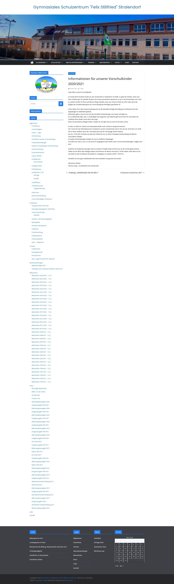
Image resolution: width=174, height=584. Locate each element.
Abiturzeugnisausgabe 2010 (41, 508)
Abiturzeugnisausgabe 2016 (41, 461)
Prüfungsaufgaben (36, 551)
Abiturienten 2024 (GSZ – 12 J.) (41, 282)
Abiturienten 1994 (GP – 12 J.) (41, 382)
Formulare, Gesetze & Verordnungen (44, 139)
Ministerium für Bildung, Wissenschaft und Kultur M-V (48, 547)
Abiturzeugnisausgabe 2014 (41, 475)
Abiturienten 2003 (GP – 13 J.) (41, 355)
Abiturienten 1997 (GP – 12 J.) (41, 372)
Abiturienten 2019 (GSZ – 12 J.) (41, 299)
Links (127, 62)
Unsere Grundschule (38, 212)
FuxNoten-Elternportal (39, 226)
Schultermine (36, 249)
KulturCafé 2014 (37, 485)
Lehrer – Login (36, 133)
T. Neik (81, 89)
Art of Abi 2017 (36, 455)
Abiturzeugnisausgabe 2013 (41, 488)
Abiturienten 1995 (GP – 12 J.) (41, 378)
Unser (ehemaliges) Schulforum (42, 199)
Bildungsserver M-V (36, 538)
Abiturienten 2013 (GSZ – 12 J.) (41, 319)
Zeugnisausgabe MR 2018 (40, 438)
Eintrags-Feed (98, 542)
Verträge (36, 175)
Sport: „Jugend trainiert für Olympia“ (43, 259)
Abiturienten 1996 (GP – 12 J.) (41, 375)
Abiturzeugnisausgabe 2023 (41, 415)
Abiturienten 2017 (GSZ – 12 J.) (41, 305)
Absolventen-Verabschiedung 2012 (43, 505)
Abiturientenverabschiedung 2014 (42, 481)
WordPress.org (99, 551)
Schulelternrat (36, 159)
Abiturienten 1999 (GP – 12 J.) (41, 365)
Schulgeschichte (37, 166)
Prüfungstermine (37, 252)
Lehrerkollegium (37, 129)
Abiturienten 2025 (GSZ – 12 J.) (41, 279)
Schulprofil (35, 229)
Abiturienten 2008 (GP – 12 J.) (41, 335)
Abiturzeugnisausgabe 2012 (41, 498)
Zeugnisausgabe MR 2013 (40, 491)
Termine (91, 62)
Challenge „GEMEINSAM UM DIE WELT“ (83, 173)
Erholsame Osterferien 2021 (131, 173)
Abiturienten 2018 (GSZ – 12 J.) (41, 302)
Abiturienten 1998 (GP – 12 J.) (41, 368)
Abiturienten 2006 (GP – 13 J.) (41, 345)
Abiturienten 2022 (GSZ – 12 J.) (41, 289)
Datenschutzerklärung (39, 196)
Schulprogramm (37, 236)
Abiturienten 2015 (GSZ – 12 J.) (41, 312)
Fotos (117, 62)
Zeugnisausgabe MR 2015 (40, 471)
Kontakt (135, 62)
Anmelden (97, 538)
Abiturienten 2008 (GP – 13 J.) (41, 339)
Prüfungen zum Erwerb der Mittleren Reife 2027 (47, 269)
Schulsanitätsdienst (38, 152)
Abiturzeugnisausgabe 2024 (41, 408)
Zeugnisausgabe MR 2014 (40, 478)
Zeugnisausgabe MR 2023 (40, 418)
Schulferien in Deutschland (39, 555)
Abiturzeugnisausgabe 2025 (41, 402)
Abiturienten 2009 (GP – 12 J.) (41, 332)
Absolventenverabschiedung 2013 (42, 495)
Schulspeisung (36, 169)
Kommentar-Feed (100, 547)
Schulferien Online (36, 559)
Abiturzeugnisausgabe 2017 (41, 448)
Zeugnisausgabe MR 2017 (40, 445)
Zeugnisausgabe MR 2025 (40, 405)
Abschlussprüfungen (74, 62)
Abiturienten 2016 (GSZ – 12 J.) (41, 309)
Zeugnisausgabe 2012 (39, 501)
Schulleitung (35, 126)
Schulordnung (36, 136)
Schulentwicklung (37, 232)
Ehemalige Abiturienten (39, 388)
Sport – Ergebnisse (38, 242)
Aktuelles (36, 215)
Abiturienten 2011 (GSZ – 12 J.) (41, 325)
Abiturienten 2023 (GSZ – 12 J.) (41, 285)
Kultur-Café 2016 (37, 465)
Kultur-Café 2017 (37, 451)
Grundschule (36, 395)
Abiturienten (105, 62)
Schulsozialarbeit (37, 239)
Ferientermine (36, 255)
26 (134, 556)
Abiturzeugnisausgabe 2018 (41, 435)
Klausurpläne (36, 222)
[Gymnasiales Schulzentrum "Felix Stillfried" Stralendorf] (32, 62)
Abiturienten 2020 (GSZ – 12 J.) (41, 295)
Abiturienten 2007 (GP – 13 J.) (41, 342)
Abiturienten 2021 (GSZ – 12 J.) (41, 292)
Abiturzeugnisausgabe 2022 (41, 422)
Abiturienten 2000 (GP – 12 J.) (41, 362)
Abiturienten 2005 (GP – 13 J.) (41, 348)
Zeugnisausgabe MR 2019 (40, 432)
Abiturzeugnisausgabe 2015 (41, 468)
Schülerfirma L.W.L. (38, 172)
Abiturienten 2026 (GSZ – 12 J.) (41, 275)
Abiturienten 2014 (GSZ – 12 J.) (41, 315)
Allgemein (72, 73)
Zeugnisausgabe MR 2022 (40, 425)
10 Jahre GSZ (36, 398)
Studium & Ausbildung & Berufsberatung (45, 146)
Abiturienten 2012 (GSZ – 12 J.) (41, 322)
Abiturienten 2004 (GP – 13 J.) (41, 352)
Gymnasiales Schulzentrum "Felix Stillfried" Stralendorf (87, 7)
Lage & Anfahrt (37, 156)
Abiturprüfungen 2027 (39, 265)
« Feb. (117, 566)
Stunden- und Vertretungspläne (42, 219)
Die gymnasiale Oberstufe (40, 206)
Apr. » (121, 566)
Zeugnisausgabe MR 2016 (40, 458)
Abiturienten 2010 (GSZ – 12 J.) (41, 329)
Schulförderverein (37, 186)
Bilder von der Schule (38, 392)
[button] (47, 62)
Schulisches (56, 62)
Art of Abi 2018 (36, 442)
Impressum (35, 192)
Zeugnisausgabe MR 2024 (40, 412)
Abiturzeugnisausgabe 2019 (41, 428)
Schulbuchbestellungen (39, 142)
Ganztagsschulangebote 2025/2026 (43, 209)
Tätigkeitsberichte (39, 188)
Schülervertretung (37, 149)
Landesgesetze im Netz (38, 542)
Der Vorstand (38, 162)
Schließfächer (36, 182)
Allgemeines (41, 62)
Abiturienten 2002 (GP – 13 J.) (41, 358)
